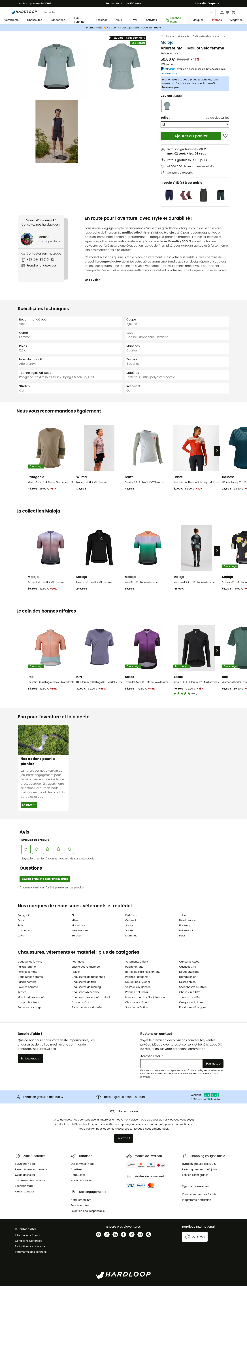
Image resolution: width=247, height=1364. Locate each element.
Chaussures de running (86, 987)
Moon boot (78, 925)
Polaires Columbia (136, 992)
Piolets (76, 972)
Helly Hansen (80, 930)
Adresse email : (151, 1056)
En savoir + (93, 279)
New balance (187, 920)
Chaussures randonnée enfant (91, 997)
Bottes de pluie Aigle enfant (142, 972)
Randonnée (58, 20)
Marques (198, 20)
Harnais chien (187, 977)
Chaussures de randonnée (88, 977)
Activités (151, 20)
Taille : (165, 117)
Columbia (131, 920)
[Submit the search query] (212, 13)
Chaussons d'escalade (86, 992)
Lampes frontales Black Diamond (145, 997)
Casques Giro (187, 967)
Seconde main (175, 20)
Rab (20, 925)
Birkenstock (186, 930)
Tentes (22, 992)
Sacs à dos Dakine (136, 1007)
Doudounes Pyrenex (137, 982)
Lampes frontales (28, 1002)
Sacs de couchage (29, 1007)
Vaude (129, 930)
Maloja (167, 42)
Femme (170, 36)
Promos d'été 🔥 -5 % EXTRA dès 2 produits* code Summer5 (123, 27)
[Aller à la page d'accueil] (163, 36)
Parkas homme (27, 982)
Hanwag (184, 925)
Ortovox (22, 920)
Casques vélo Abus (191, 1002)
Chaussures (34, 20)
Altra (74, 915)
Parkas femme (27, 967)
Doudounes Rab (189, 972)
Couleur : (171, 95)
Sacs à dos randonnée (86, 967)
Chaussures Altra (189, 992)
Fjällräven (131, 915)
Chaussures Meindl (137, 1002)
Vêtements (11, 20)
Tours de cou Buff (190, 997)
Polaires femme (27, 972)
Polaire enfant (134, 967)
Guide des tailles (217, 117)
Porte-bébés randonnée (87, 1007)
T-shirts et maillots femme (206, 36)
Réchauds (78, 962)
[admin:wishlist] (225, 136)
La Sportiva (24, 930)
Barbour (77, 935)
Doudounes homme (30, 977)
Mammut (131, 935)
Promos (217, 20)
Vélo (119, 20)
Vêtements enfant (136, 962)
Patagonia (24, 915)
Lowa (21, 935)
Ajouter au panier (191, 136)
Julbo (182, 915)
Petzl (182, 935)
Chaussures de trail (84, 982)
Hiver (134, 20)
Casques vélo (80, 1002)
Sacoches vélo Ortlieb (192, 987)
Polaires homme (28, 987)
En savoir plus (170, 87)
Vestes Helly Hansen (138, 987)
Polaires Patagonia (136, 977)
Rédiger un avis (169, 53)
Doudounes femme (30, 962)
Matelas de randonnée (32, 997)
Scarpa (129, 925)
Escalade (102, 20)
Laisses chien (187, 982)
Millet (75, 920)
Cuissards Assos (189, 962)
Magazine (236, 20)
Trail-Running (79, 20)
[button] (56, 66)
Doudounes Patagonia (193, 1007)
